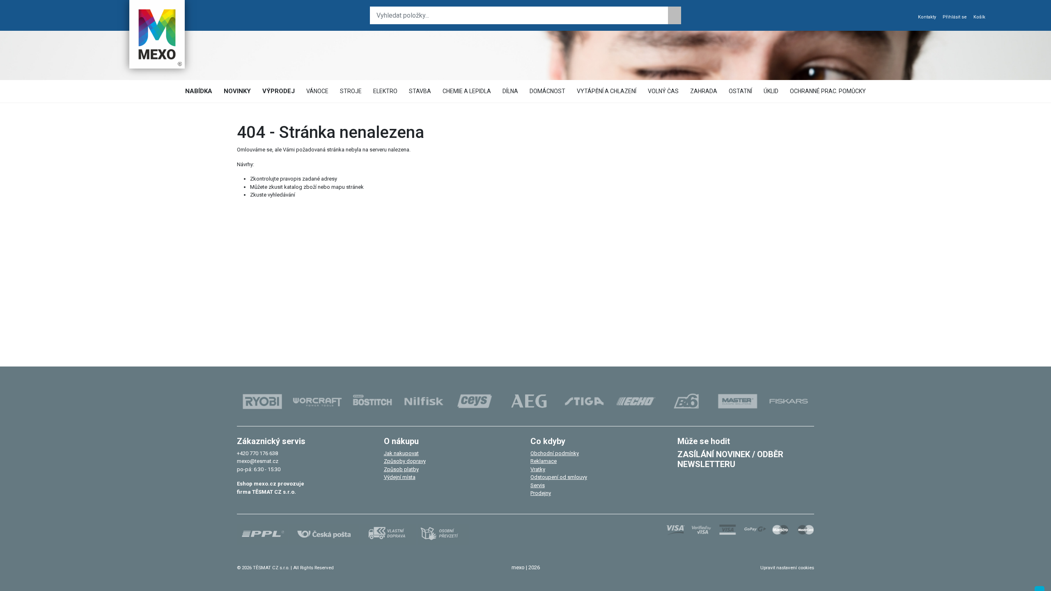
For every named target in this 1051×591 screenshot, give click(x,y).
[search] (674, 15)
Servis (537, 485)
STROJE (351, 91)
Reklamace (543, 461)
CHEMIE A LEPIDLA (467, 91)
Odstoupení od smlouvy (558, 477)
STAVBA (420, 91)
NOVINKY (237, 91)
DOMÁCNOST (547, 91)
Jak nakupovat (401, 453)
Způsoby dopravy (405, 461)
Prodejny (540, 493)
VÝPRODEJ (278, 91)
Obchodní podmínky (554, 453)
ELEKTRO (385, 91)
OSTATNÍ (740, 91)
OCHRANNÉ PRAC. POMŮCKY (828, 91)
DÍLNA (510, 91)
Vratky (537, 469)
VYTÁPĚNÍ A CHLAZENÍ (606, 91)
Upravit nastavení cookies (787, 567)
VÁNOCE (317, 91)
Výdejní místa (399, 477)
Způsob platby (401, 469)
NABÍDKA (198, 91)
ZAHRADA (703, 91)
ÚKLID (771, 91)
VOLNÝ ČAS (663, 91)
